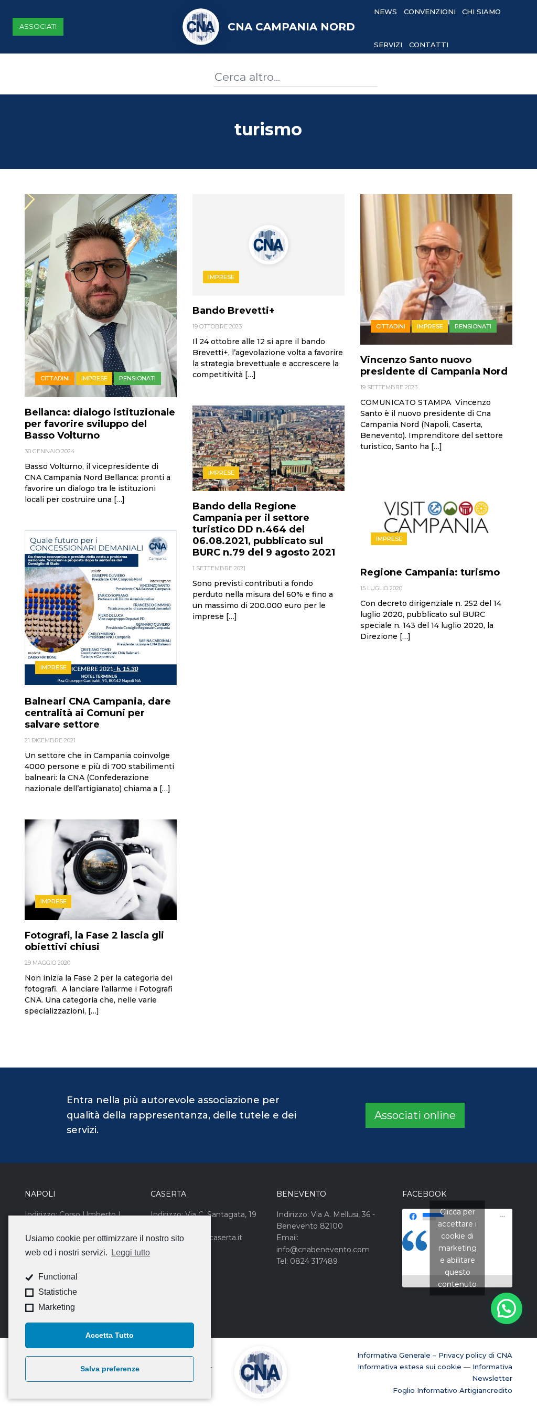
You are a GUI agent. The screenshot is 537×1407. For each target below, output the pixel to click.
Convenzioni (430, 11)
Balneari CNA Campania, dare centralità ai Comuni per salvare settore (98, 713)
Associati (38, 26)
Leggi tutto (130, 1252)
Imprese (94, 378)
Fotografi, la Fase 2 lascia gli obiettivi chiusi (94, 941)
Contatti (428, 44)
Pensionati (137, 378)
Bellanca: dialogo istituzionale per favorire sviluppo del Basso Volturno (100, 424)
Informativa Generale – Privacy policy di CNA (434, 1355)
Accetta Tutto (109, 1335)
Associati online (415, 1115)
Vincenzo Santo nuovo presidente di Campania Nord (434, 365)
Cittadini (55, 378)
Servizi (388, 44)
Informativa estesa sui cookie (409, 1366)
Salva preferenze (109, 1369)
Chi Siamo (481, 11)
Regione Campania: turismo (430, 572)
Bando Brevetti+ (233, 310)
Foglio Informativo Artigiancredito (452, 1390)
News (385, 11)
